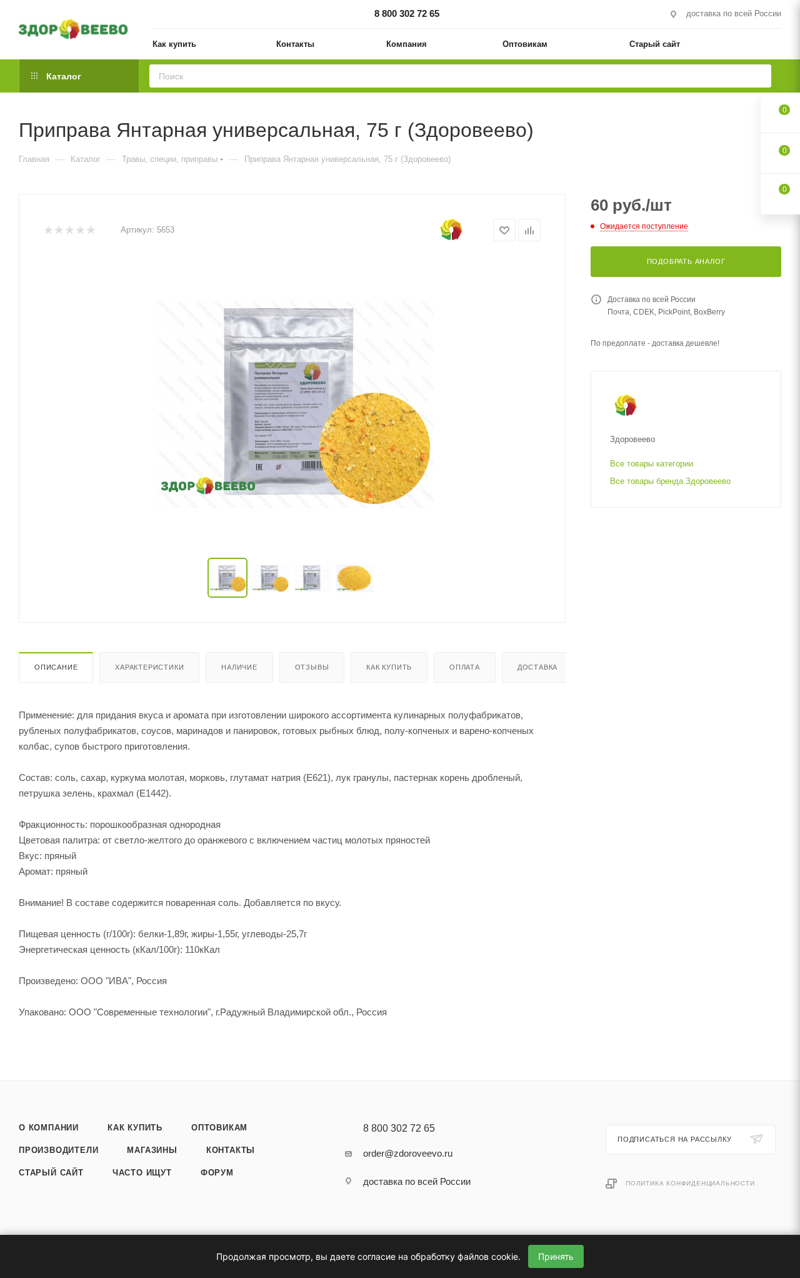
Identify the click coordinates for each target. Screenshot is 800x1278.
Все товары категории (651, 463)
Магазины (152, 1150)
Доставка (538, 667)
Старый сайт (51, 1172)
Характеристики (149, 667)
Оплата (464, 667)
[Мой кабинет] (775, 46)
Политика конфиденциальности (690, 1183)
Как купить (389, 667)
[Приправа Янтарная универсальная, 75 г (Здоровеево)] (292, 402)
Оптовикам (219, 1127)
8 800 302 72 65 (406, 13)
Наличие (239, 667)
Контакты (230, 1150)
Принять (556, 1256)
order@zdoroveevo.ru (407, 1153)
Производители (58, 1150)
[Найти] (757, 76)
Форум (217, 1172)
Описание (56, 667)
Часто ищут (142, 1172)
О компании (49, 1127)
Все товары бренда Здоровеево (670, 481)
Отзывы (312, 667)
